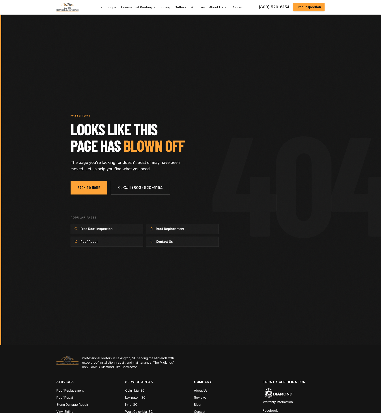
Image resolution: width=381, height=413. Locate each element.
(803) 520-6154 (274, 7)
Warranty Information (278, 402)
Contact (238, 7)
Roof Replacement (70, 390)
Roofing (107, 7)
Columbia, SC (135, 390)
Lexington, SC (135, 397)
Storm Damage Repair (72, 404)
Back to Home (89, 187)
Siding (165, 7)
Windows (197, 7)
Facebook (270, 410)
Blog (197, 404)
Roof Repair (65, 397)
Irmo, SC (131, 404)
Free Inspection (309, 7)
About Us (216, 7)
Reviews (200, 397)
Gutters (180, 7)
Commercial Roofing (136, 7)
